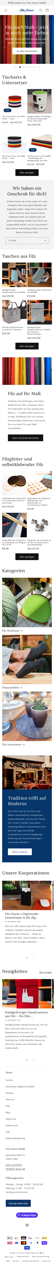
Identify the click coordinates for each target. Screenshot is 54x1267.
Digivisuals (9, 1257)
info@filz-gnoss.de (15, 1168)
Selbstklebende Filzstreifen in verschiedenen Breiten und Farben (14, 500)
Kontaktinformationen (30, 1261)
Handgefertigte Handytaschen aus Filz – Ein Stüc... (26, 1014)
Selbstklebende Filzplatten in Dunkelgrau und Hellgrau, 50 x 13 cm (14, 542)
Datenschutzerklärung (40, 1256)
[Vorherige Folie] (15, 67)
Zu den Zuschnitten (27, 51)
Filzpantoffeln (10, 687)
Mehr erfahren (20, 852)
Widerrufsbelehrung (15, 1138)
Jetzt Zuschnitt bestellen (25, 438)
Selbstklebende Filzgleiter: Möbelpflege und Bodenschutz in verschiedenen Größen (39, 501)
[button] (6, 10)
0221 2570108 (14, 1165)
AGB (8, 1132)
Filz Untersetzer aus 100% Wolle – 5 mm (13, 117)
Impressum (11, 1119)
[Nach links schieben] (21, 957)
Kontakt (9, 1093)
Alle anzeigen (27, 172)
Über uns (10, 1099)
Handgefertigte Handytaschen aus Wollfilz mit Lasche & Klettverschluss (38, 330)
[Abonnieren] (45, 240)
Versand (16, 1261)
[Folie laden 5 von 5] (34, 67)
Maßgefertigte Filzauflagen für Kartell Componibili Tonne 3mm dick (39, 118)
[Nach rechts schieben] (33, 957)
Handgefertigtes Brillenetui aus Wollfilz (39, 291)
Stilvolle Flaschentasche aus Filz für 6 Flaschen (12, 328)
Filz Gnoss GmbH (23, 1253)
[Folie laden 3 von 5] (27, 67)
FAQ (8, 1106)
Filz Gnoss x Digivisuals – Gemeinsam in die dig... (23, 915)
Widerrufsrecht (23, 1256)
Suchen (9, 1080)
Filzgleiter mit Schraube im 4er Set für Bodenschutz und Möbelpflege (39, 542)
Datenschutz (12, 1125)
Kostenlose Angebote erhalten (20, 1086)
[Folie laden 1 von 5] (20, 67)
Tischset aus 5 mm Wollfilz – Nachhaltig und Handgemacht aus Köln (39, 158)
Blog (8, 1112)
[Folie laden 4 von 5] (30, 67)
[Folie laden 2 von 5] (23, 67)
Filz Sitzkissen (11, 630)
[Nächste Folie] (39, 67)
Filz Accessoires (12, 744)
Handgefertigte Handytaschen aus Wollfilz (13, 291)
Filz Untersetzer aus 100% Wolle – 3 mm (13, 157)
